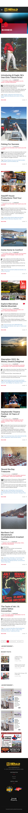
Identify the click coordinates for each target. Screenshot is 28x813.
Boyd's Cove (10, 380)
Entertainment (16, 81)
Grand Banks (13, 559)
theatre (19, 437)
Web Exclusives (13, 82)
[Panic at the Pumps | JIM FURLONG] (5, 675)
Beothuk (5, 380)
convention (7, 628)
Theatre (11, 421)
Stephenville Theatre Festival (10, 437)
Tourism (22, 326)
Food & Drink (15, 253)
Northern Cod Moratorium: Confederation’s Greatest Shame (12, 535)
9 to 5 (5, 436)
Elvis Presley (16, 94)
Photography (11, 254)
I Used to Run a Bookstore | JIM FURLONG (18, 658)
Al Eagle (5, 94)
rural (25, 269)
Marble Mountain (18, 324)
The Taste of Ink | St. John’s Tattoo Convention (10, 608)
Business (11, 81)
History (16, 542)
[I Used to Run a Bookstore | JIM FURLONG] (5, 659)
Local (6, 82)
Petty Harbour (13, 161)
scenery (2, 271)
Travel (20, 218)
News (19, 542)
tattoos (8, 631)
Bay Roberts (13, 490)
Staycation (15, 218)
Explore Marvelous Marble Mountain (9, 305)
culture (15, 436)
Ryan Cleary (7, 561)
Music (8, 82)
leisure (6, 381)
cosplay (9, 94)
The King (22, 96)
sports (18, 326)
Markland (10, 381)
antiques (6, 217)
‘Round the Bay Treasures (8, 470)
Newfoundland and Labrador (7, 96)
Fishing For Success (10, 144)
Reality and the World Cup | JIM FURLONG (20, 665)
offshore (3, 561)
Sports (2, 310)
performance (16, 96)
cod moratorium (18, 557)
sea (17, 161)
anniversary (6, 557)
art (4, 628)
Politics (22, 542)
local (17, 160)
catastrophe (12, 557)
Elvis (12, 94)
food (17, 491)
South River (10, 492)
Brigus (9, 217)
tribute (2, 97)
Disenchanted (21, 436)
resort (15, 326)
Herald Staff (16, 79)
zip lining (6, 327)
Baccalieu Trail (7, 490)
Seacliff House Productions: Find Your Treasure (11, 198)
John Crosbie (19, 559)
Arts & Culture (6, 81)
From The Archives (10, 147)
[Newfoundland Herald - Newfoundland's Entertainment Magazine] (11, 9)
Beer (17, 490)
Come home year (7, 269)
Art (3, 614)
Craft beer (13, 491)
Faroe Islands (4, 559)
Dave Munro (13, 628)
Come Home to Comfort (12, 250)
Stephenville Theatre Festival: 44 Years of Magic (10, 414)
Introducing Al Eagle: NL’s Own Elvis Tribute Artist (12, 76)
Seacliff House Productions (7, 218)
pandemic (7, 629)
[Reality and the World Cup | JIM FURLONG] (5, 667)
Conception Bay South (6, 491)
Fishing (5, 160)
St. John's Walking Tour (9, 382)
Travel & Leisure (20, 147)
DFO (23, 557)
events (12, 324)
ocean (8, 161)
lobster (19, 491)
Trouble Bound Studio (15, 631)
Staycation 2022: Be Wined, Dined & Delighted (12, 360)
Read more (3, 99)
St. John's (12, 629)
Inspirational (3, 254)
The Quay (20, 492)
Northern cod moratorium (19, 560)
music (20, 94)
